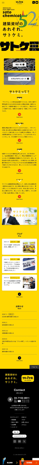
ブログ (23, 420)
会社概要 (13, 424)
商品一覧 (16, 432)
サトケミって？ (14, 417)
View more (19, 117)
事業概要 (13, 419)
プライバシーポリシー (19, 448)
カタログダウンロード (19, 436)
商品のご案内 (14, 422)
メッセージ (14, 427)
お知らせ (23, 417)
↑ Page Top (34, 366)
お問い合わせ (25, 422)
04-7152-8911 (22, 398)
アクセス (23, 425)
